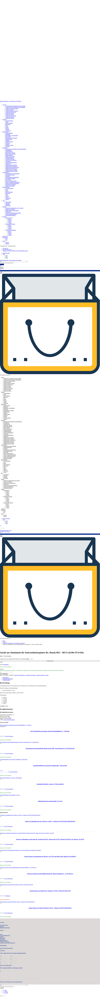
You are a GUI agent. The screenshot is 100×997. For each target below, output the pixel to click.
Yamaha (7, 129)
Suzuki (6, 126)
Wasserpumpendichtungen (11, 162)
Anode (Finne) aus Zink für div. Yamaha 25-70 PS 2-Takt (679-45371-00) (50, 891)
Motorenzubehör (9, 155)
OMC (6, 125)
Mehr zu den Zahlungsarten (6, 965)
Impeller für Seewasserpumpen (12, 210)
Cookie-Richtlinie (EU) (5, 935)
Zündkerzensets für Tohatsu (11, 170)
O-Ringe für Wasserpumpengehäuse (13, 213)
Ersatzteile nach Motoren (10, 230)
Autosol (7, 242)
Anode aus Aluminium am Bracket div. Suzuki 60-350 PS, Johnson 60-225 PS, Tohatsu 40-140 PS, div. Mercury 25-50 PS (50, 839)
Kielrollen (7, 176)
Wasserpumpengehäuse (10, 215)
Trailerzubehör (6, 172)
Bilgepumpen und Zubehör (11, 138)
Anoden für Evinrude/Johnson (11, 108)
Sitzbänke (7, 204)
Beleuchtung (8, 136)
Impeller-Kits (8, 211)
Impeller (4, 206)
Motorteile (5, 147)
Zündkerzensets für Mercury (11, 166)
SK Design (2, 950)
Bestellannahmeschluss (5, 927)
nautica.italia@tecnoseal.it (9, 719)
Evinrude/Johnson (9, 120)
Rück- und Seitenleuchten (11, 181)
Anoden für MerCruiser (10, 112)
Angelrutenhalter (9, 133)
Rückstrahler (8, 179)
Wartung (4, 216)
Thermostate (8, 161)
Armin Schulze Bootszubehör (6, 948)
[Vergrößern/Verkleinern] (0, 995)
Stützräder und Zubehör (10, 184)
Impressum (2, 939)
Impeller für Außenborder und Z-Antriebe (14, 208)
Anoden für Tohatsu (9, 114)
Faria (6, 238)
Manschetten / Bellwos (10, 152)
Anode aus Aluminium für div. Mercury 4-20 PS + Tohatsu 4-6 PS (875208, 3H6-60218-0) (50, 821)
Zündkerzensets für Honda (11, 165)
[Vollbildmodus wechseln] (1, 995)
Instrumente (5, 237)
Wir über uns (5, 248)
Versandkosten (5, 664)
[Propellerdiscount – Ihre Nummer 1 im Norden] (10, 101)
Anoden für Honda (9, 109)
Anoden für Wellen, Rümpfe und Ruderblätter (15, 107)
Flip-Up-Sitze (8, 201)
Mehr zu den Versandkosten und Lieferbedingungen (11, 981)
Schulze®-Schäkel (9, 145)
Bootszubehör (6, 131)
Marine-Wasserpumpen (10, 154)
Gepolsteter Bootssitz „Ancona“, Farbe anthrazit (50, 784)
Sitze (4, 200)
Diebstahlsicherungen (10, 174)
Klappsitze (7, 203)
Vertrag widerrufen (4, 933)
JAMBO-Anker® (9, 141)
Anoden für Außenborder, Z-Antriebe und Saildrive (14, 643)
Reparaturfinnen (6, 187)
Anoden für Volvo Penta (10, 115)
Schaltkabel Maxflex (9, 158)
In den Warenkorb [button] (9, 736)
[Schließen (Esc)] (4, 995)
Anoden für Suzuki (9, 113)
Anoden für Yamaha (9, 117)
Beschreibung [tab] (6, 677)
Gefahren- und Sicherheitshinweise (7, 942)
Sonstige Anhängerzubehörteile (12, 183)
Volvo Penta (8, 130)
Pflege (4, 241)
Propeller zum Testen (4, 941)
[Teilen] (3, 995)
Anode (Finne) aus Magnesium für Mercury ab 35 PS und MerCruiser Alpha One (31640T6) (50, 856)
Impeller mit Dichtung (10, 209)
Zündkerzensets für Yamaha (11, 171)
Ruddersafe (5, 236)
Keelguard (7, 142)
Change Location (50, 660)
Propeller (5, 119)
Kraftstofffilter (8, 150)
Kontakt (1, 936)
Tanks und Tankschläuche (11, 160)
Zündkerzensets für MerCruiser (12, 167)
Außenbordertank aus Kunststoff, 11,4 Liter (50, 801)
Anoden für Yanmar (9, 118)
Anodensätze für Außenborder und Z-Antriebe (15, 106)
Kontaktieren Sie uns (7, 249)
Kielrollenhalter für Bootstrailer (12, 177)
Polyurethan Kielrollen (10, 178)
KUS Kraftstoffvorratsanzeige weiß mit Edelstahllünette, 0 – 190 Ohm (50, 731)
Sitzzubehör (8, 205)
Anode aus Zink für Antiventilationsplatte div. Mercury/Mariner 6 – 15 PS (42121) (50, 873)
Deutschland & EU (4, 925)
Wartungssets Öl (8, 217)
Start (4, 640)
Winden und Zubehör (10, 185)
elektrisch (7, 140)
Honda (6, 122)
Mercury (10, 220)
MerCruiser (7, 124)
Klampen (7, 144)
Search (2, 264)
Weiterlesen (7, 895)
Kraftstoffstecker (9, 151)
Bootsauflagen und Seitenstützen (12, 173)
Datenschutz (2, 937)
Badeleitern (7, 134)
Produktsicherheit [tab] (6, 680)
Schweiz (2, 926)
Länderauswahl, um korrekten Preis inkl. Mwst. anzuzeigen (13, 659)
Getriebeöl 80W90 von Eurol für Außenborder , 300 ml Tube (50, 765)
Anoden (4, 104)
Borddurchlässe (8, 139)
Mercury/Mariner (9, 123)
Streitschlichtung (3, 940)
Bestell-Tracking (6, 253)
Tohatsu (7, 128)
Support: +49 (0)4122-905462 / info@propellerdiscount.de (15, 250)
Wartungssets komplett (10, 224)
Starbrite (7, 243)
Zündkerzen (8, 163)
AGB (1, 934)
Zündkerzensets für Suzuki (11, 168)
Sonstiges (7, 146)
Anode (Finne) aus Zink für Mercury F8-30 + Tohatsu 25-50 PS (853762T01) (50, 908)
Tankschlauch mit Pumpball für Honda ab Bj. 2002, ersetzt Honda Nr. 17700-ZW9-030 (50, 748)
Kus (6, 240)
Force (6, 189)
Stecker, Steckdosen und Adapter (12, 182)
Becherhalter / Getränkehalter (11, 135)
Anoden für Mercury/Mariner (11, 111)
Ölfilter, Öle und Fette (10, 156)
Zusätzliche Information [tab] (8, 678)
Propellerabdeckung (9, 157)
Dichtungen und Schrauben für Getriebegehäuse (15, 149)
